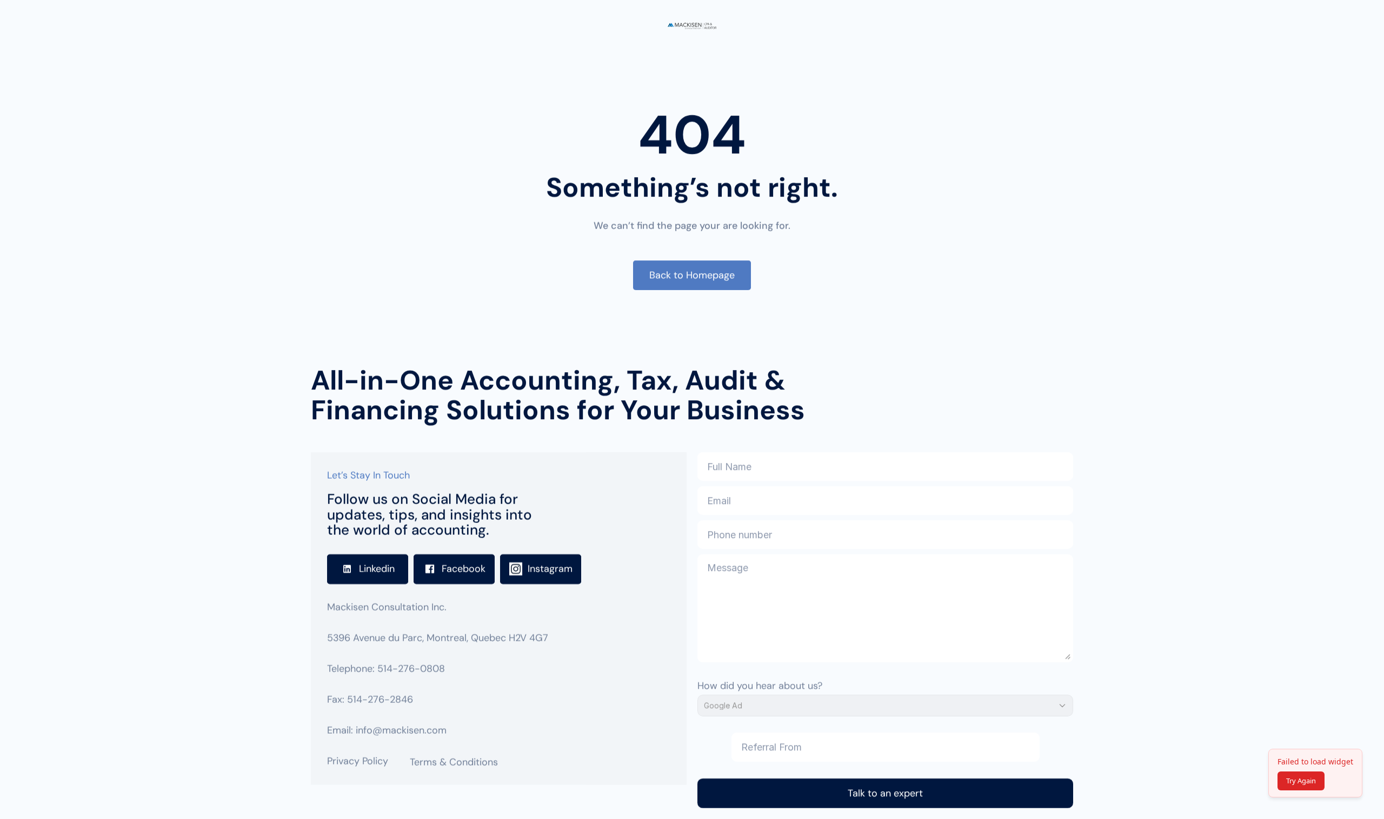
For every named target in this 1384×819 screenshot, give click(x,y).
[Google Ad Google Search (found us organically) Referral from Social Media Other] (885, 705)
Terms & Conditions (454, 762)
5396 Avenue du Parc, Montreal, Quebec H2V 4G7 (437, 638)
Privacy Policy (357, 761)
